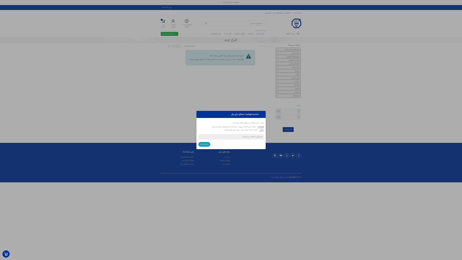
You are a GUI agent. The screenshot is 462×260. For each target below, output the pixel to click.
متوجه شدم (204, 144)
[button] (6, 254)
